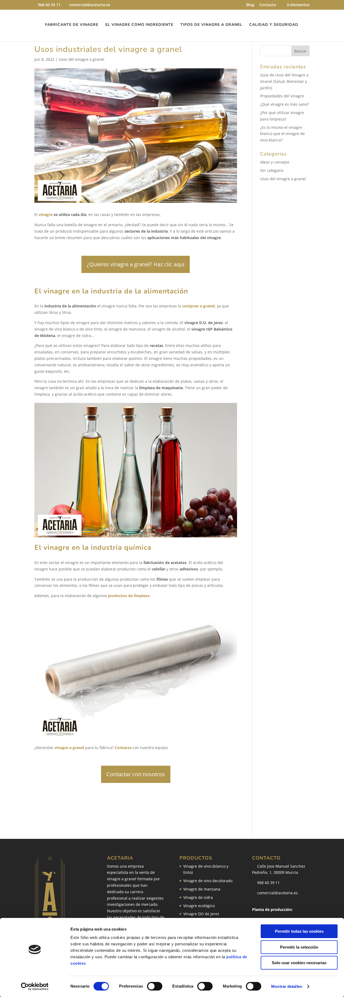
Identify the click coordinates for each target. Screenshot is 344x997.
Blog (250, 5)
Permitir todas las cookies (299, 931)
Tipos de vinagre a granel (211, 25)
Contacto (267, 5)
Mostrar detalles (286, 986)
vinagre (45, 214)
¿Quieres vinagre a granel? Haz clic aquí (135, 264)
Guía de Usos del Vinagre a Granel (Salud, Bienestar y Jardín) (284, 81)
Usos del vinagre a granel (81, 59)
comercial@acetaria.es (277, 892)
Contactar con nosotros (135, 774)
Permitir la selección (299, 947)
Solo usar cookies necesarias (299, 962)
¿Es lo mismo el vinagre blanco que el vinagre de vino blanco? (282, 134)
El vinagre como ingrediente (139, 25)
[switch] (154, 986)
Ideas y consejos (274, 162)
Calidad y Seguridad (273, 25)
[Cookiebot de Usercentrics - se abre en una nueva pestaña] (34, 986)
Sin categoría (272, 170)
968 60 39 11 (49, 4)
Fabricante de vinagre (71, 25)
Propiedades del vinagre (282, 95)
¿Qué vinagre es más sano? (284, 104)
